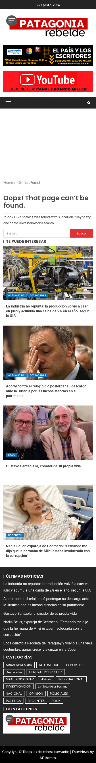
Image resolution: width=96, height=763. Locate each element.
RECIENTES (15, 535)
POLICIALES (59, 693)
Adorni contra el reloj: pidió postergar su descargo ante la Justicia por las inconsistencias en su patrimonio (46, 391)
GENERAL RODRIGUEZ (45, 672)
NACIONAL (14, 693)
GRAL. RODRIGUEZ (20, 679)
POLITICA (13, 700)
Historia (46, 679)
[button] (7, 103)
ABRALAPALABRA (19, 665)
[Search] (89, 103)
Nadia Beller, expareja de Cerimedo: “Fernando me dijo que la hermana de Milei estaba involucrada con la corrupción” (48, 551)
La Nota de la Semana (52, 686)
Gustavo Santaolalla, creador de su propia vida (43, 466)
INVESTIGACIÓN (18, 686)
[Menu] (7, 103)
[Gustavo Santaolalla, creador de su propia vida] (48, 433)
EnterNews (80, 751)
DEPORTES (74, 665)
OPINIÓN (36, 693)
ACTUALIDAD (16, 295)
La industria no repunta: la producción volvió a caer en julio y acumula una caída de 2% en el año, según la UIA (47, 311)
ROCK (11, 455)
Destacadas (38, 295)
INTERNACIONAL (71, 679)
